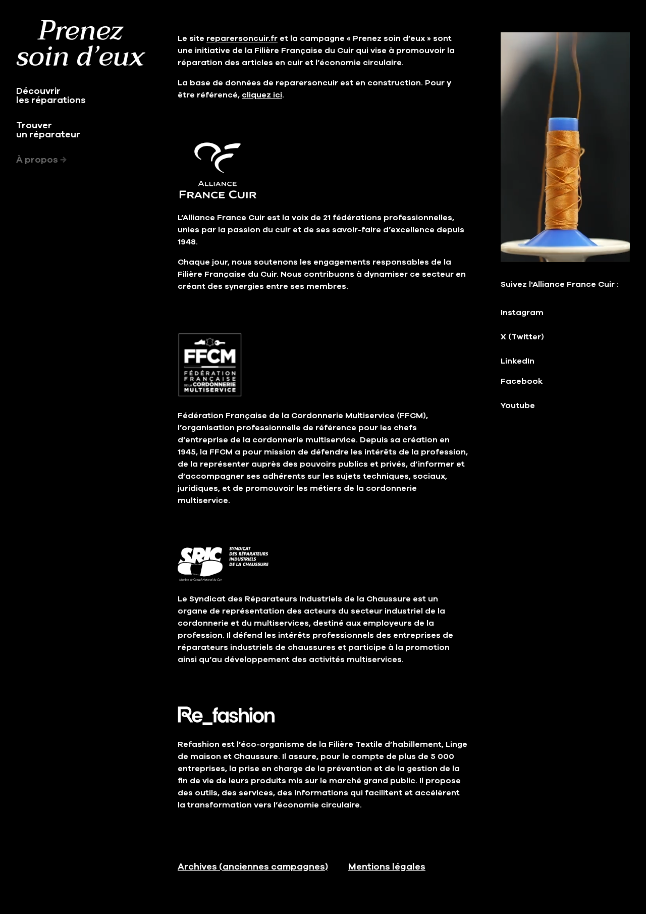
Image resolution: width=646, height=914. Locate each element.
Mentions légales (386, 866)
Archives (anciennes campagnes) (253, 866)
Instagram (522, 312)
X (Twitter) (522, 336)
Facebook (522, 381)
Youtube (518, 405)
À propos (41, 160)
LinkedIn (517, 361)
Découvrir (55, 95)
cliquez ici (262, 94)
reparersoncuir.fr (242, 38)
